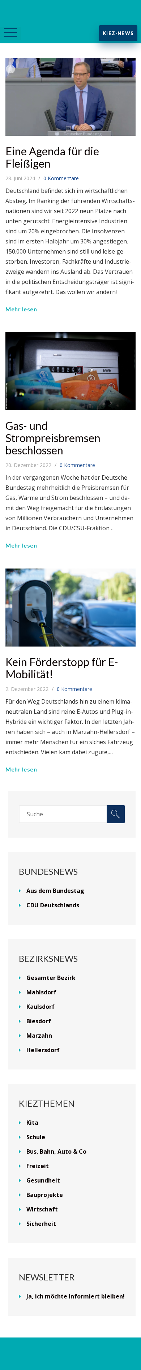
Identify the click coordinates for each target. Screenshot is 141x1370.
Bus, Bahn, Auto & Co (56, 1151)
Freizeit (37, 1166)
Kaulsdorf (40, 1007)
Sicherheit (41, 1224)
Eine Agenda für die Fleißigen (52, 157)
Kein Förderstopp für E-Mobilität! (61, 667)
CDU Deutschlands (52, 905)
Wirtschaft (42, 1209)
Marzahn (39, 1036)
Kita (32, 1123)
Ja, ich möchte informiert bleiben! (75, 1296)
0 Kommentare (61, 178)
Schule (35, 1137)
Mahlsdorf (41, 992)
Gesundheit (43, 1180)
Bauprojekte (44, 1195)
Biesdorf (38, 1021)
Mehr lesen (21, 309)
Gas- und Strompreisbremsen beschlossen (53, 438)
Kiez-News (118, 33)
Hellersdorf (43, 1050)
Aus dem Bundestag (55, 891)
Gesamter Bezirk (51, 978)
